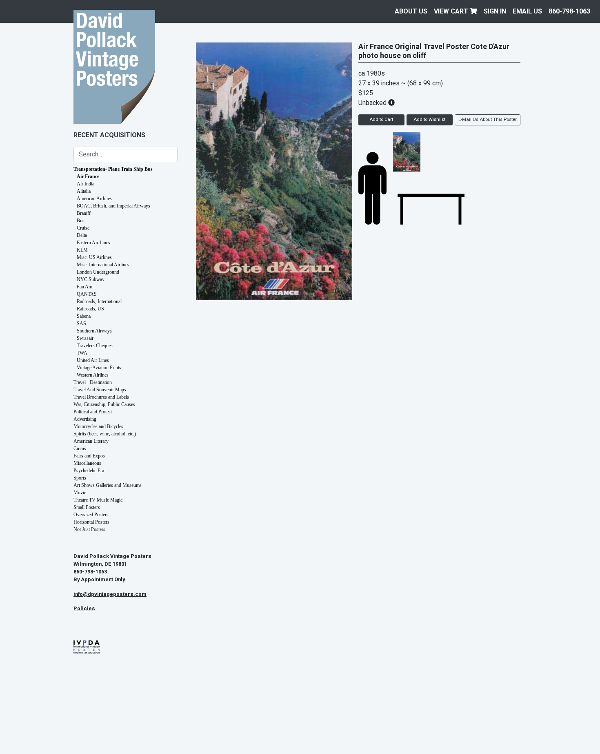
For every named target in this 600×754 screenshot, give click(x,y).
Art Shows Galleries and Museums (107, 485)
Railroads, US (90, 309)
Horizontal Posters (91, 522)
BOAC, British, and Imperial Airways (113, 206)
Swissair (85, 338)
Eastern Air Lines (93, 242)
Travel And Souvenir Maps (99, 390)
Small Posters (86, 507)
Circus (79, 448)
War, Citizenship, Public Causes (104, 404)
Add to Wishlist (429, 119)
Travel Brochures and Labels (101, 397)
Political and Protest (92, 412)
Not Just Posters (89, 529)
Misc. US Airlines (94, 257)
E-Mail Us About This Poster (487, 119)
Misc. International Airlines (103, 265)
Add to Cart (381, 119)
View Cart (452, 11)
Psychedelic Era (88, 470)
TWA (82, 353)
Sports (79, 478)
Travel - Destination (92, 382)
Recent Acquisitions (109, 135)
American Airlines (94, 198)
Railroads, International (99, 301)
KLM (82, 250)
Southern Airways (94, 331)
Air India (85, 184)
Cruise (83, 228)
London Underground (98, 272)
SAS (81, 323)
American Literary (91, 441)
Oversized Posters (91, 515)
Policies (84, 608)
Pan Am (84, 287)
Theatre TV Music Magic (97, 500)
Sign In (495, 11)
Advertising (84, 419)
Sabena (84, 316)
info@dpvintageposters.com (110, 594)
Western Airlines (93, 375)
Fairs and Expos (89, 456)
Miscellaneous (87, 463)
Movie (79, 492)
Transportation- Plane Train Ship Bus (113, 169)
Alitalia (84, 191)
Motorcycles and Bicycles (98, 426)
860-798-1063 (569, 11)
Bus (80, 220)
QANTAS (87, 294)
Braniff (84, 213)
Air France (88, 176)
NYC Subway (90, 279)
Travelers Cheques (95, 345)
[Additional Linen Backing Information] (391, 103)
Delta (82, 235)
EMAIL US (527, 11)
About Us (411, 11)
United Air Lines (93, 360)
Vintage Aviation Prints (99, 367)
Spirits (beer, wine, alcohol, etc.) (104, 434)
